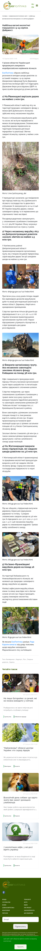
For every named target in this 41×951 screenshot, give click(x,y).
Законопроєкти (29, 910)
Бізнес (4, 905)
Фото (25, 902)
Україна (11, 662)
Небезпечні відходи (20, 716)
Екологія (17, 766)
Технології (27, 899)
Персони (5, 913)
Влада (4, 899)
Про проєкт (27, 907)
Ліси (24, 659)
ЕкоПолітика (7, 73)
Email (6, 919)
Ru (33, 4)
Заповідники (10, 659)
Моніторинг (6, 910)
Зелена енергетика (8, 907)
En (33, 7)
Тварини (17, 816)
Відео (26, 905)
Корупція (19, 659)
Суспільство (6, 902)
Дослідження (28, 913)
